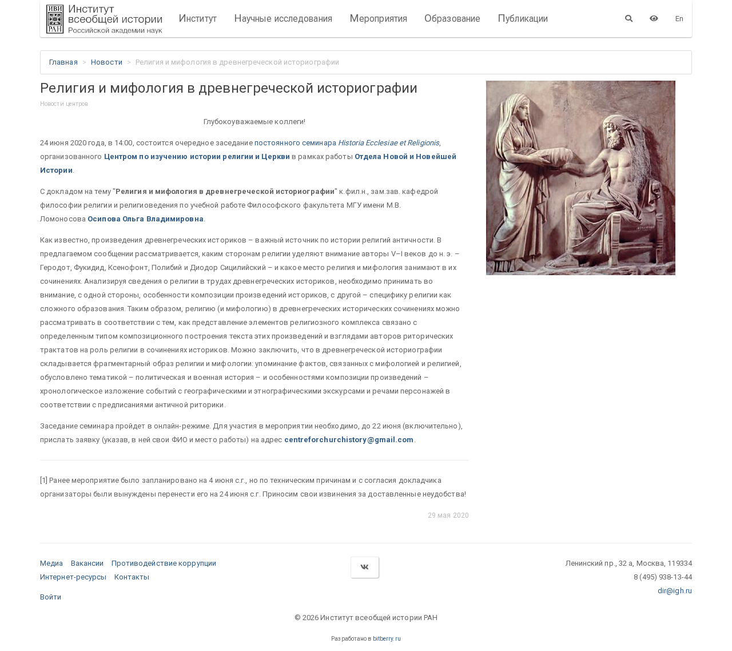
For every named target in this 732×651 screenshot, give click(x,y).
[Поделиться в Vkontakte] (364, 567)
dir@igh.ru (675, 590)
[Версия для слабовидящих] (654, 18)
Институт (197, 18)
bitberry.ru (387, 639)
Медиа (51, 563)
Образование (452, 18)
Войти (51, 597)
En (679, 18)
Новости (106, 62)
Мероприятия (378, 18)
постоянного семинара (346, 142)
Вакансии (87, 563)
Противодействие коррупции (164, 563)
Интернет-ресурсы (73, 577)
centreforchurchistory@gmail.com (349, 439)
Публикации (523, 18)
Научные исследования (283, 18)
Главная (63, 62)
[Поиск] (628, 18)
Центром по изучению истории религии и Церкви (197, 156)
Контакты (132, 577)
